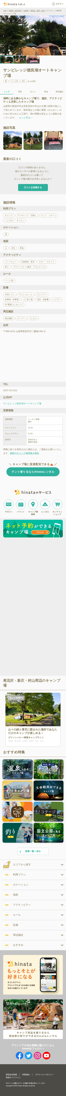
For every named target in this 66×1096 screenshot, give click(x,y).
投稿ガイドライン (13, 1077)
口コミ (33, 92)
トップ (6, 92)
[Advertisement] (33, 573)
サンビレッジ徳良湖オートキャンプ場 (22, 403)
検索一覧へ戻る (33, 851)
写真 (20, 92)
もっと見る (32, 81)
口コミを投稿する (33, 187)
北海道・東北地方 (15, 10)
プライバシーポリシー (44, 1075)
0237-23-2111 (10, 390)
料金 (46, 92)
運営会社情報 (11, 1075)
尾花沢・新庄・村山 (37, 10)
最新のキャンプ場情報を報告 (24, 453)
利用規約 (26, 1075)
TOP (5, 10)
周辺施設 (59, 92)
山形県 (26, 10)
